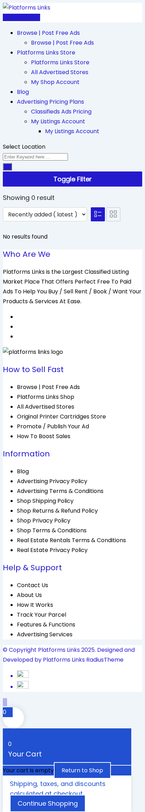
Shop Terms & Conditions (52, 530)
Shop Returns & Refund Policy (57, 511)
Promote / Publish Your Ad (53, 426)
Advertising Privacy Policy (52, 481)
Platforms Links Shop (45, 397)
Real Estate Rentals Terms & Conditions (71, 540)
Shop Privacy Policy (43, 521)
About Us (29, 595)
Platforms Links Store (46, 52)
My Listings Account (58, 121)
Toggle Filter (72, 179)
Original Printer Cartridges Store (61, 417)
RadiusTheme (105, 660)
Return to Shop (82, 770)
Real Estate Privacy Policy (52, 550)
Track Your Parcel (41, 615)
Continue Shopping (48, 803)
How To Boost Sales (43, 436)
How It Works (35, 605)
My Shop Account (55, 82)
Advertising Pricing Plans (50, 102)
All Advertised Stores (59, 72)
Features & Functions (46, 625)
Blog (23, 92)
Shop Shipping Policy (45, 501)
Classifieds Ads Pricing (61, 112)
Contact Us (32, 585)
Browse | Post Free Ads (48, 33)
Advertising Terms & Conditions (60, 491)
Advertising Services (44, 634)
